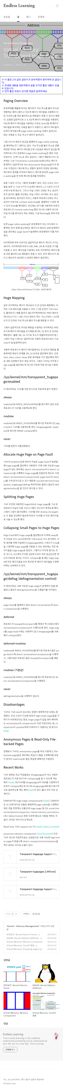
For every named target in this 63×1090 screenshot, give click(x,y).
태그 (28, 17)
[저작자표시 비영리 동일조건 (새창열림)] (36, 914)
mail (46, 800)
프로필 (7, 17)
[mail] (11, 782)
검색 (50, 6)
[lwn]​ (40, 833)
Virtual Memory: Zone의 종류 (20, 945)
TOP (57, 1080)
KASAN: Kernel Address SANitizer (23, 938)
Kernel (10, 926)
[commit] (54, 826)
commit (48, 833)
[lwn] (45, 826)
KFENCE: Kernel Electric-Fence (22, 934)
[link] (6, 730)
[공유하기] (12, 914)
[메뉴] (57, 6)
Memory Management (27, 926)
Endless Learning (19, 6)
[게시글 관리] (16, 914)
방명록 (41, 17)
